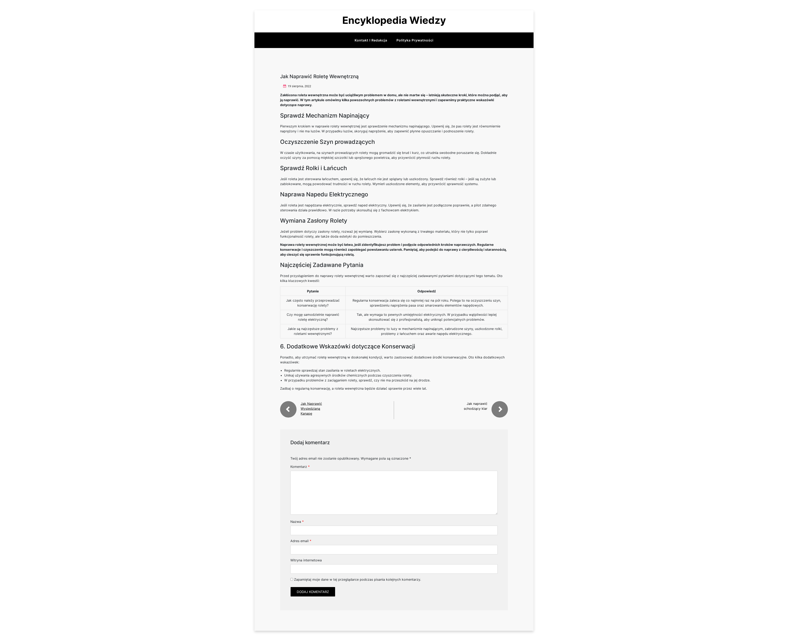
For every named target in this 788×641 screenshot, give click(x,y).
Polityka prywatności (414, 40)
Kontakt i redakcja (371, 40)
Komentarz (300, 467)
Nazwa (297, 522)
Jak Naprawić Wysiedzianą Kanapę (311, 409)
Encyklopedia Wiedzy (394, 20)
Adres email (300, 541)
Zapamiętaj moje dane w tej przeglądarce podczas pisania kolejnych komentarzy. (357, 579)
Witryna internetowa (306, 560)
